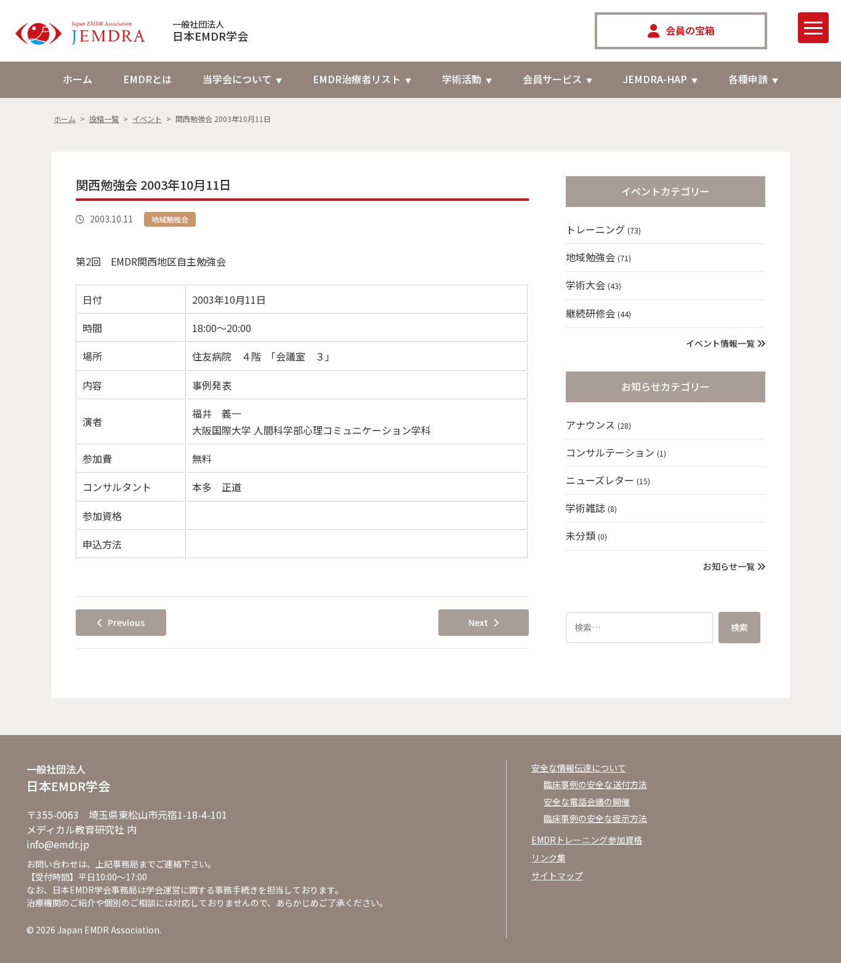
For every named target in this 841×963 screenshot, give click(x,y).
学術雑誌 (591, 507)
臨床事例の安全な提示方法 (595, 818)
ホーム (77, 78)
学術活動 (461, 78)
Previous (126, 622)
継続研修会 (598, 313)
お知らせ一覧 (730, 566)
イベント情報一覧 (721, 343)
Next (478, 622)
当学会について (237, 78)
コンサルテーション (616, 452)
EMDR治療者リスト (357, 78)
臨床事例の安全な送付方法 (595, 784)
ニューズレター (608, 480)
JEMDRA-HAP (655, 78)
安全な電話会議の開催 (587, 801)
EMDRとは (147, 78)
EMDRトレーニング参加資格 (586, 840)
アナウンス (598, 424)
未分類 (586, 535)
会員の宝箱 (690, 30)
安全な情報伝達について (578, 768)
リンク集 (548, 857)
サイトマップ (557, 875)
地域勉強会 (169, 219)
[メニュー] (813, 27)
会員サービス (552, 78)
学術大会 (593, 284)
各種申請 (748, 78)
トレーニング (603, 229)
